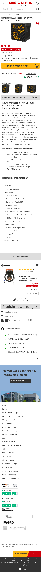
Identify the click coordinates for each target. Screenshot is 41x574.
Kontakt (16, 559)
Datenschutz (32, 559)
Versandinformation (10, 453)
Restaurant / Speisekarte (11, 445)
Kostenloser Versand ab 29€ (13, 416)
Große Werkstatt (8, 442)
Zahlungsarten (7, 456)
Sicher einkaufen (8, 460)
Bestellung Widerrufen (11, 478)
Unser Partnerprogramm (11, 431)
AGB (27, 561)
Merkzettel (9, 316)
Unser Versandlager (9, 464)
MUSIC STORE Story (9, 434)
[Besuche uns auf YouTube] (25, 569)
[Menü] (16, 483)
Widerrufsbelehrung (18, 561)
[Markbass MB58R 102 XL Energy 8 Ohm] (32, 88)
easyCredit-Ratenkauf (10, 427)
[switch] (15, 485)
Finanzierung (7, 423)
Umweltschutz (7, 467)
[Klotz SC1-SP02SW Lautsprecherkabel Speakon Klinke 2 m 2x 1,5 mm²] (9, 276)
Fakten (4, 409)
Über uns (5, 405)
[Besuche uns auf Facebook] (17, 569)
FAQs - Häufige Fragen (10, 412)
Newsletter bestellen (19, 381)
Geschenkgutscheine (10, 471)
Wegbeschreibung (9, 475)
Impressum (23, 559)
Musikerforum (8, 559)
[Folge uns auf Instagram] (20, 569)
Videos (4, 449)
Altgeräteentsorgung (12, 328)
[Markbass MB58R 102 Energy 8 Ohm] (6, 88)
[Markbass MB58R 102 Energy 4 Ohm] (19, 88)
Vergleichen (32, 294)
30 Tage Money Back (10, 420)
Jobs (3, 438)
